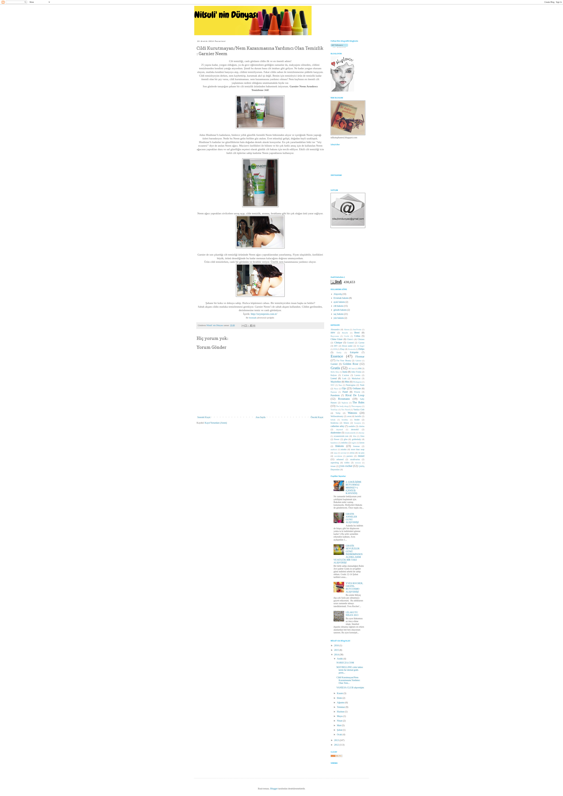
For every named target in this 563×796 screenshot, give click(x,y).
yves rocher (345, 465)
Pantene (334, 392)
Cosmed (350, 342)
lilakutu (339, 446)
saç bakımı (338, 314)
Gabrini (358, 361)
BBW (333, 332)
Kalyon (334, 375)
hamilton (334, 443)
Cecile (346, 336)
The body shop (342, 406)
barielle (358, 416)
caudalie (351, 426)
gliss (345, 439)
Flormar (359, 356)
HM (359, 368)
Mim (347, 381)
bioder (357, 419)
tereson (358, 463)
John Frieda (356, 372)
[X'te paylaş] (248, 325)
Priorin (357, 392)
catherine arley (337, 426)
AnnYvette (357, 330)
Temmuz (341, 707)
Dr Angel (360, 346)
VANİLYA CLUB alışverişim (350, 687)
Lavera (357, 375)
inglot (353, 443)
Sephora (345, 403)
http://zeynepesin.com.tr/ (264, 313)
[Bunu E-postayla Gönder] (242, 325)
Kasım (340, 693)
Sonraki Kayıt (203, 417)
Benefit (345, 333)
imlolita (344, 442)
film (354, 436)
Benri (356, 332)
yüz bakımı (339, 318)
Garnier (334, 364)
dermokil (355, 429)
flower (336, 439)
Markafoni (356, 378)
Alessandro (335, 329)
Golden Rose (350, 363)
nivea (352, 453)
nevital (343, 453)
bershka (345, 420)
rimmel (361, 456)
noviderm (338, 456)
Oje (344, 388)
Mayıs (340, 716)
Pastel (345, 392)
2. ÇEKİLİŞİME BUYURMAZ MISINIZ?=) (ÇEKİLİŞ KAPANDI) (353, 487)
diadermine (336, 432)
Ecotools (351, 349)
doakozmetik (350, 433)
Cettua (357, 336)
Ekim (339, 698)
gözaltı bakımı (340, 310)
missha (343, 449)
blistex (346, 423)
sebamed (340, 459)
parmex (350, 456)
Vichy (338, 413)
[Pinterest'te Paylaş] (254, 325)
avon (349, 416)
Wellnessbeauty (337, 416)
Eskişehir (354, 352)
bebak (333, 420)
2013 (336, 740)
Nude (362, 385)
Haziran (341, 711)
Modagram (357, 382)
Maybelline (336, 381)
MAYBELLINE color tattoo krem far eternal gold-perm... (349, 670)
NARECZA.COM (345, 662)
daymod (339, 430)
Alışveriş (338, 294)
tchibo (347, 462)
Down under (347, 346)
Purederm (335, 395)
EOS (335, 349)
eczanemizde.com (341, 436)
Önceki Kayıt (317, 417)
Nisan (340, 720)
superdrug (335, 462)
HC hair (352, 369)
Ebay (342, 349)
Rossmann (344, 398)
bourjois (357, 423)
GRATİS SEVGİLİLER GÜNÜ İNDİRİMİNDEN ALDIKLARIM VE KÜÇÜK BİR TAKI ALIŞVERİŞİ (348, 554)
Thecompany (356, 406)
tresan (333, 466)
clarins (361, 426)
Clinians (361, 339)
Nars (340, 385)
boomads (252, 318)
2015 (336, 650)
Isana (344, 371)
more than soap (357, 449)
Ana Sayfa (260, 417)
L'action (345, 375)
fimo (362, 436)
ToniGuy (334, 410)
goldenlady (356, 439)
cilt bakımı (338, 306)
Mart (339, 725)
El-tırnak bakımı (341, 298)
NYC (333, 385)
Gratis (335, 368)
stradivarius (355, 459)
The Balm (358, 402)
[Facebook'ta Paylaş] (251, 325)
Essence (337, 356)
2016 (336, 645)
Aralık (340, 658)
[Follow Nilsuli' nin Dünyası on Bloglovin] (339, 47)
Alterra (346, 330)
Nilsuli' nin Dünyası (226, 14)
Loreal (334, 378)
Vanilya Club (358, 409)
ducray (361, 433)
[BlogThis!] (245, 325)
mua (335, 453)
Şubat (340, 730)
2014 (336, 654)
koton (362, 442)
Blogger (274, 788)
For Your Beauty (343, 360)
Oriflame (357, 388)
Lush (344, 378)
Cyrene (361, 342)
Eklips (361, 349)
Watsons (352, 412)
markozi (334, 450)
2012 (336, 744)
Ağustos (341, 702)
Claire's (350, 339)
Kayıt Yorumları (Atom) (216, 423)
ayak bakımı (339, 302)
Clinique (338, 342)
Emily (339, 353)
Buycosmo (335, 336)
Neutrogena (350, 385)
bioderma (334, 423)
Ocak (339, 734)
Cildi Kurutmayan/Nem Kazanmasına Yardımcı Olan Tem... (348, 680)
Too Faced (345, 410)
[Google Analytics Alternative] (336, 756)
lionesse (356, 446)
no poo (361, 453)
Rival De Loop (354, 395)
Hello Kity (335, 372)
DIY (336, 346)
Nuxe (336, 389)
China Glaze (336, 339)
